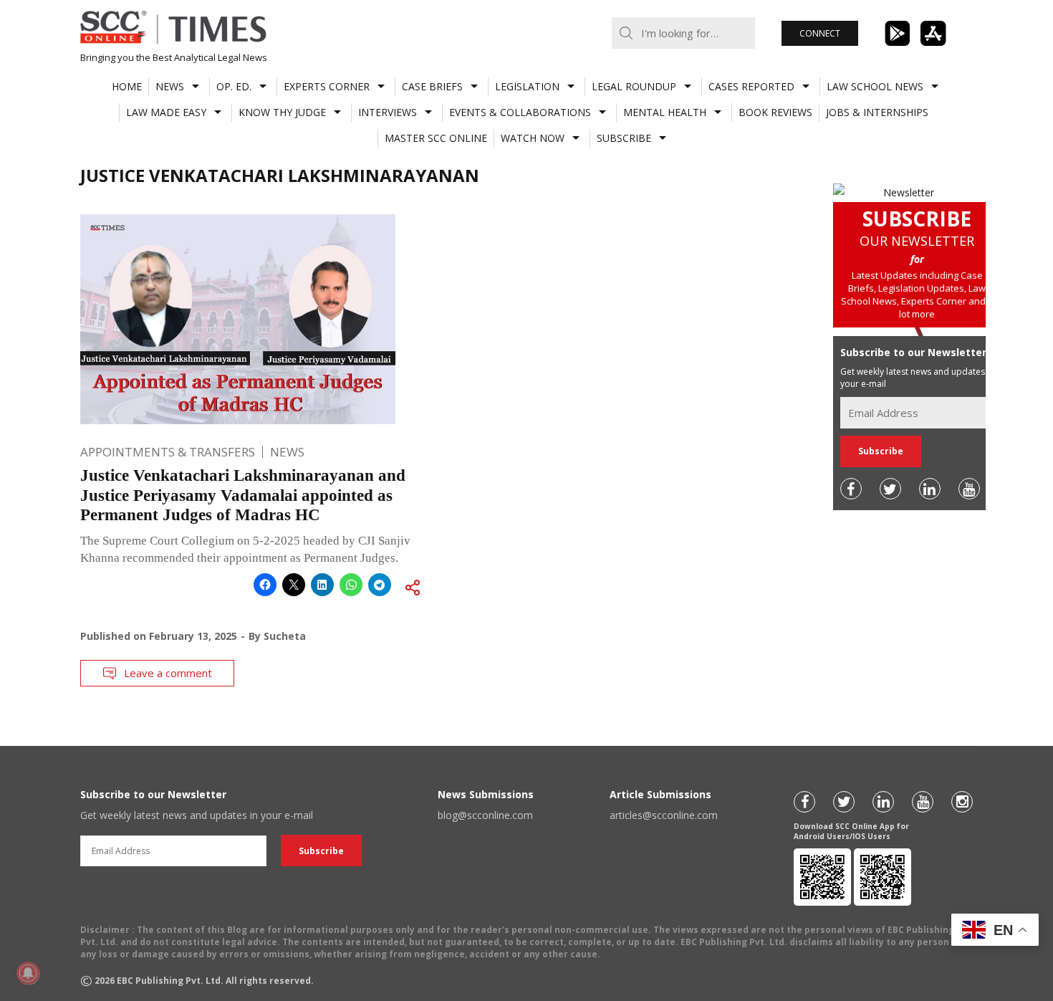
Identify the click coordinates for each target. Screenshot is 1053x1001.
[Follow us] (851, 488)
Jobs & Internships (877, 112)
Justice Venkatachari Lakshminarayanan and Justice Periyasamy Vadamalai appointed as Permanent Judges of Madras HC (242, 495)
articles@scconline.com (664, 815)
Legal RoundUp (634, 86)
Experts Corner (327, 86)
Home (127, 86)
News (169, 86)
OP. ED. (233, 86)
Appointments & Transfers (167, 452)
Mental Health (664, 112)
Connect (819, 33)
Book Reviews (775, 112)
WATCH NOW (532, 138)
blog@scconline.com (485, 815)
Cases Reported (751, 86)
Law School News (875, 86)
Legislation (527, 86)
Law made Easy (166, 112)
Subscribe (624, 138)
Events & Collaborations (520, 112)
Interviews (387, 112)
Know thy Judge (282, 112)
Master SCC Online (436, 138)
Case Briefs (432, 86)
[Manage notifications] (27, 973)
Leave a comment (168, 673)
